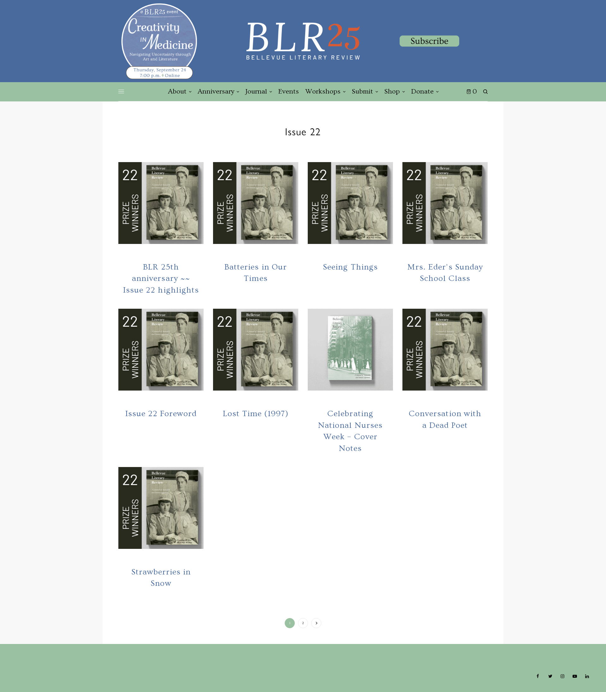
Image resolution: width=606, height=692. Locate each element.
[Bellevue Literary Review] (303, 41)
